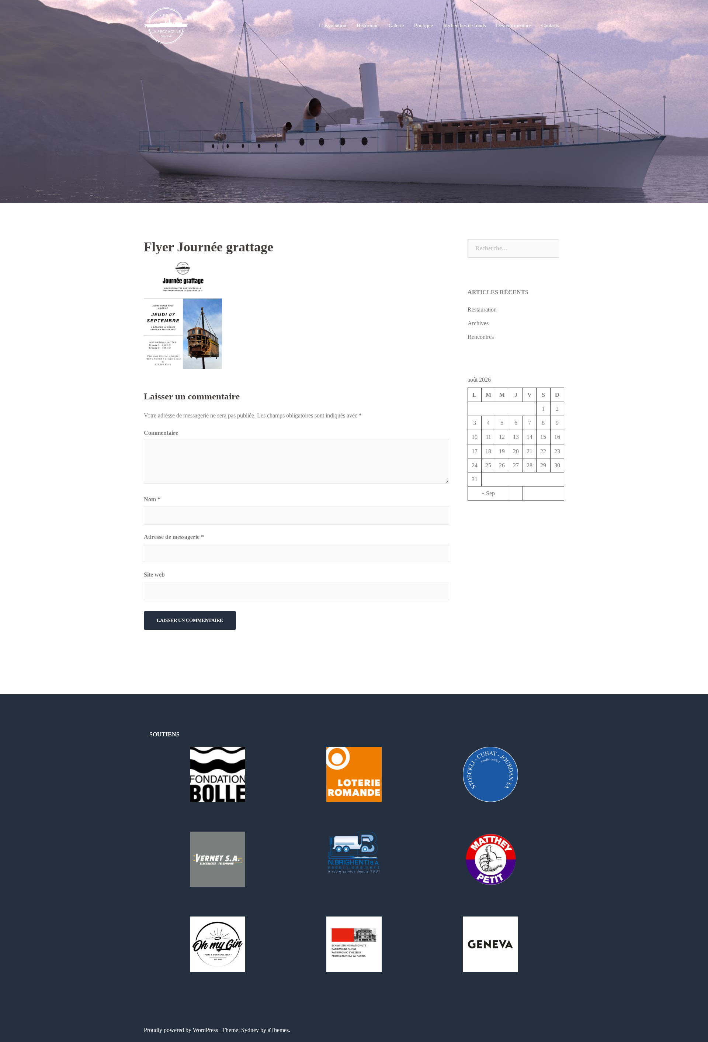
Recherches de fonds (464, 25)
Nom (152, 499)
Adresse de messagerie (174, 537)
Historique (367, 25)
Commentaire (161, 433)
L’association (332, 25)
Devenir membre (513, 25)
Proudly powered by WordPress (181, 1030)
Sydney (250, 1030)
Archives (478, 323)
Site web (154, 574)
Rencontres (481, 337)
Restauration (482, 309)
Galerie (396, 25)
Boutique (423, 25)
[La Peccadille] (166, 25)
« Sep (488, 493)
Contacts (550, 25)
